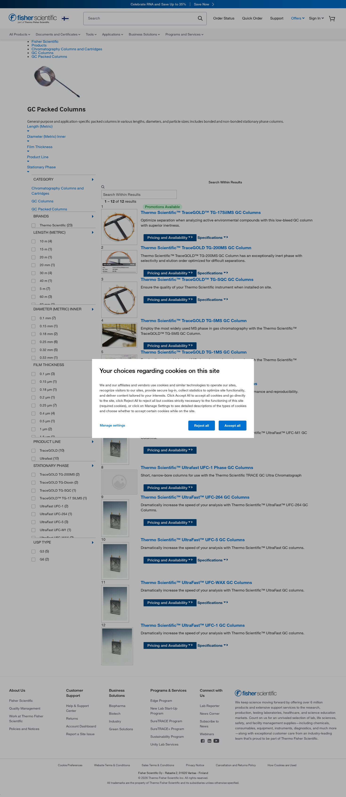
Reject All (201, 425)
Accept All (233, 425)
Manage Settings (112, 425)
